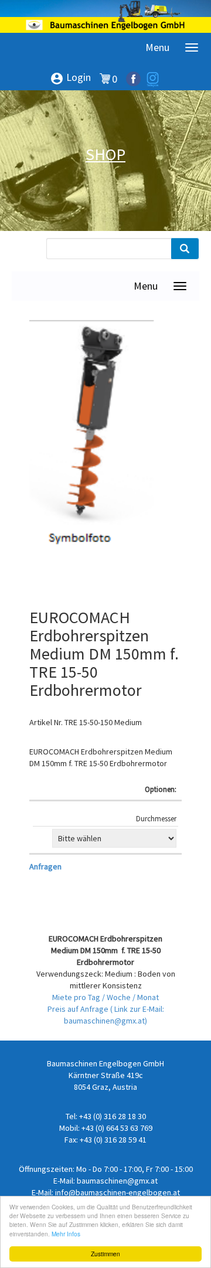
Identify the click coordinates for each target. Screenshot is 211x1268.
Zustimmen (105, 1253)
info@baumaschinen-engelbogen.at (117, 1192)
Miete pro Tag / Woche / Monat (105, 997)
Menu (157, 47)
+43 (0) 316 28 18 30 (112, 1116)
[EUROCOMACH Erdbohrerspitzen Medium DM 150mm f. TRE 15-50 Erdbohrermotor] (96, 463)
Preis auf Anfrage (78, 1009)
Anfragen (45, 866)
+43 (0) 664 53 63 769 (116, 1128)
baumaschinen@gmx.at (117, 1180)
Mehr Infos (66, 1233)
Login (70, 78)
